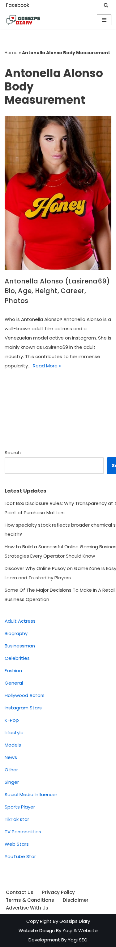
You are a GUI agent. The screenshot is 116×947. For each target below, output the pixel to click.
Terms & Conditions (30, 900)
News (11, 757)
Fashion (13, 670)
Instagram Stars (23, 707)
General (14, 683)
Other (11, 769)
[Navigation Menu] (104, 20)
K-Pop (12, 720)
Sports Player (20, 807)
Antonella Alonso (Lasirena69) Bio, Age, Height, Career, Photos (57, 291)
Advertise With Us (27, 908)
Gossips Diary (74, 921)
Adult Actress (20, 621)
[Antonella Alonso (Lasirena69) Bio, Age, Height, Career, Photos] (58, 193)
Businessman (20, 645)
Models (13, 745)
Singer (12, 782)
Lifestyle (14, 732)
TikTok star (17, 819)
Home (11, 53)
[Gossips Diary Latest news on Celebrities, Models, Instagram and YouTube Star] (23, 20)
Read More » (47, 365)
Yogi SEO (78, 939)
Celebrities (17, 658)
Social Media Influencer (31, 794)
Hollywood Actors (25, 695)
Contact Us (19, 892)
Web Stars (17, 844)
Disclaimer (75, 900)
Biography (16, 633)
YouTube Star (20, 856)
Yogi (66, 930)
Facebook (17, 5)
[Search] (106, 5)
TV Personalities (23, 831)
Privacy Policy (58, 892)
